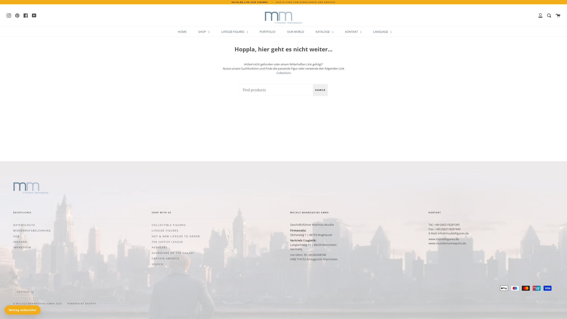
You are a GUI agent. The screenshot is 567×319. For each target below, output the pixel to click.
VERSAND (20, 241)
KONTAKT (352, 32)
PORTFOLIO (267, 32)
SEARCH (157, 264)
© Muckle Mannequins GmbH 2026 (37, 303)
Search (320, 90)
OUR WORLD (295, 32)
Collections (283, 73)
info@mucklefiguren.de (453, 233)
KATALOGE (323, 32)
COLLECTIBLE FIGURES (169, 225)
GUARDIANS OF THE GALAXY (173, 253)
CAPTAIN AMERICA (165, 258)
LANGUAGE (381, 32)
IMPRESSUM (22, 247)
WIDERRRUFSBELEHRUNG (32, 230)
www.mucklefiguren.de (444, 239)
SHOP (202, 32)
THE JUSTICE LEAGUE (167, 241)
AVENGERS (159, 247)
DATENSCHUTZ (24, 225)
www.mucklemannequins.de (447, 243)
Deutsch (23, 291)
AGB (16, 236)
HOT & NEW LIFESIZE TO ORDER (176, 236)
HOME (182, 32)
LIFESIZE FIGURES (233, 32)
